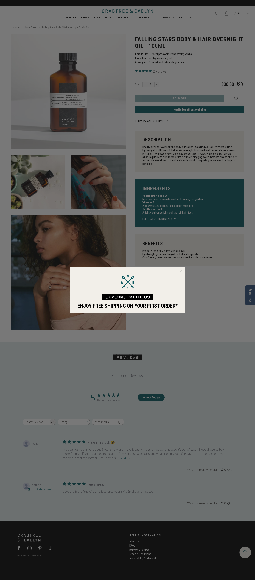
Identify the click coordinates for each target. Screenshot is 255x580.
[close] (181, 271)
